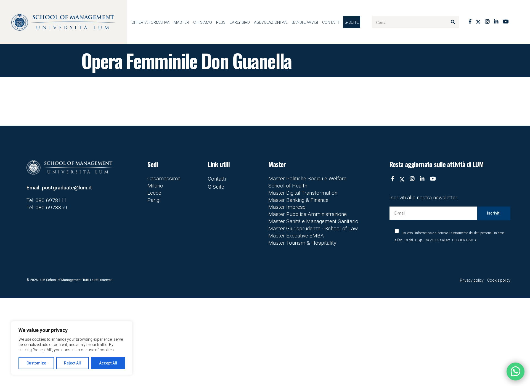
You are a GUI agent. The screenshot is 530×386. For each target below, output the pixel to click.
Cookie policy (498, 280)
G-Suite (351, 22)
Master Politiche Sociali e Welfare (307, 178)
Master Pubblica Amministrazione (307, 214)
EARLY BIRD (240, 22)
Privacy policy (472, 280)
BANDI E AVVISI (305, 22)
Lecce (154, 193)
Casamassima (164, 178)
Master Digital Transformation (302, 193)
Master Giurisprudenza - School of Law (313, 228)
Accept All (108, 363)
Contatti (331, 22)
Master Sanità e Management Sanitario (313, 221)
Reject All (72, 363)
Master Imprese (287, 207)
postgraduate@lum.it (67, 187)
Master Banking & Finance (298, 200)
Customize (36, 363)
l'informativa (423, 233)
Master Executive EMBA (296, 235)
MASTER (181, 22)
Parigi (153, 200)
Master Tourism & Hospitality (302, 243)
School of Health (287, 186)
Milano (155, 186)
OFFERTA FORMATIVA (150, 22)
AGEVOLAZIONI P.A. (271, 22)
